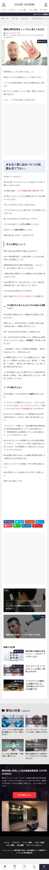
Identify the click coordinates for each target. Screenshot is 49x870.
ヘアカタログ (18, 666)
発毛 (27, 35)
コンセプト (12, 10)
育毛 (30, 35)
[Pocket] (8, 526)
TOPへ (44, 868)
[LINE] (17, 526)
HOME (6, 18)
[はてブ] (39, 522)
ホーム (4, 10)
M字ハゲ (8, 35)
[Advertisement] (24, 128)
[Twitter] (19, 522)
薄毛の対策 (24, 18)
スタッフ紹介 (33, 10)
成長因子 (14, 35)
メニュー (24, 868)
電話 (34, 868)
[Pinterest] (37, 526)
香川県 (10, 37)
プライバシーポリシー (34, 845)
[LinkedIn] (26, 526)
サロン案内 (43, 10)
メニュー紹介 (22, 10)
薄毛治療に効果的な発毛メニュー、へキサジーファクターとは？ (35, 653)
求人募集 (20, 845)
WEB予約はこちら (24, 795)
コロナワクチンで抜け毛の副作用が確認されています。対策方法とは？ (12, 732)
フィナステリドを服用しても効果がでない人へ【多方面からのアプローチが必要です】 (35, 685)
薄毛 (33, 35)
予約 (15, 868)
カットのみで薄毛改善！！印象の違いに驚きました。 (12, 755)
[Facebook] (9, 522)
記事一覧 (14, 18)
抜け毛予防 (21, 35)
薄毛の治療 (16, 33)
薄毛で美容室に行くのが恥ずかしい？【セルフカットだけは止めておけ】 (36, 756)
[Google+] (30, 522)
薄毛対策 (39, 35)
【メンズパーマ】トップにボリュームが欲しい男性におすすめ (35, 668)
